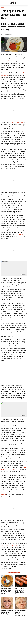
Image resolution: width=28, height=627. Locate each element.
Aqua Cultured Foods (17, 123)
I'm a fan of (8, 61)
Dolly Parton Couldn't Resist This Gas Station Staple (7, 612)
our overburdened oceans (9, 545)
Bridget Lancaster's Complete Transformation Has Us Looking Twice (20, 613)
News (2, 7)
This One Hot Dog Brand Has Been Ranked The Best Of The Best (20, 591)
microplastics (19, 234)
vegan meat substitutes (8, 57)
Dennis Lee (6, 33)
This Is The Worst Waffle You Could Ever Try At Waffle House (6, 591)
